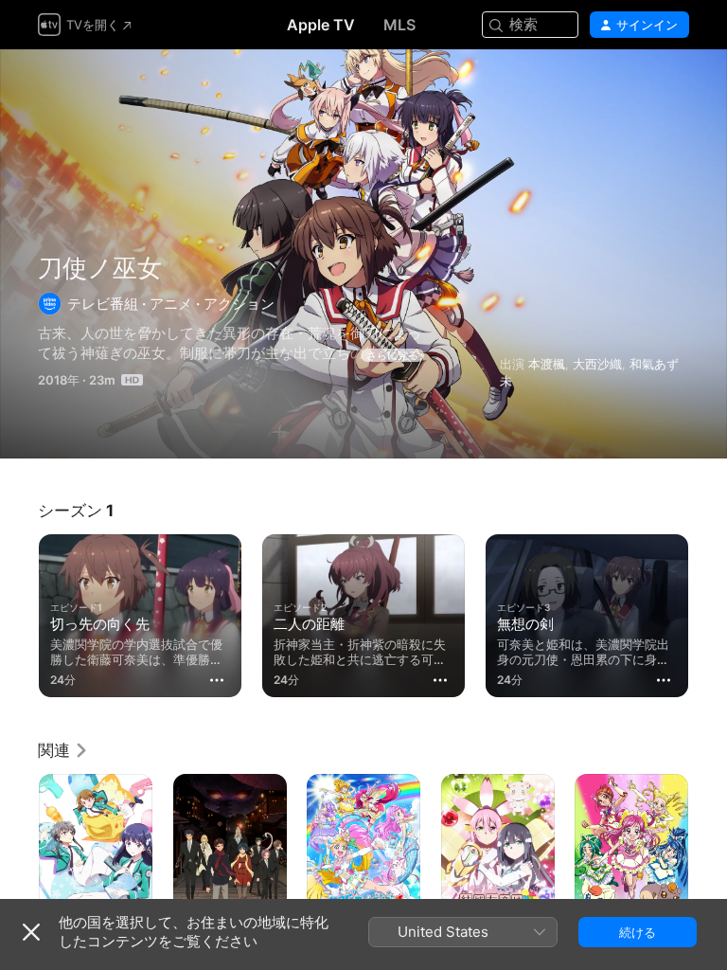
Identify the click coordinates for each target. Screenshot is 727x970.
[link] (63, 750)
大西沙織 (597, 363)
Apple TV (321, 24)
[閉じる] (31, 932)
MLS (399, 24)
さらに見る (392, 355)
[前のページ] (19, 612)
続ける (637, 932)
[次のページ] (708, 612)
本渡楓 (546, 363)
